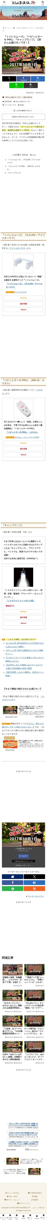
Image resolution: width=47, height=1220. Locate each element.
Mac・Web (12, 1196)
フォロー (24, 856)
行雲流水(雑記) (36, 1193)
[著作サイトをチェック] (12, 876)
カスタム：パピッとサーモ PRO (27, 437)
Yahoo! (23, 310)
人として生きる (13, 1193)
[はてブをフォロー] (34, 882)
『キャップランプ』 (14, 173)
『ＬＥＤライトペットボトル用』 (20, 601)
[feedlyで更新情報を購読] (12, 888)
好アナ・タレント (13, 1200)
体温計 (22, 105)
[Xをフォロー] (34, 876)
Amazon (23, 298)
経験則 (35, 1200)
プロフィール (24, 1203)
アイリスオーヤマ (10, 105)
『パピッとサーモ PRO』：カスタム (22, 432)
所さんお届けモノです (23, 101)
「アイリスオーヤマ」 (17, 248)
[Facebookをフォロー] (12, 882)
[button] (31, 85)
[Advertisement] (23, 203)
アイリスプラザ (21, 292)
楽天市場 (23, 304)
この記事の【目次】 (20, 155)
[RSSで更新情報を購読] (34, 888)
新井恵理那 (8, 101)
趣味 (36, 1196)
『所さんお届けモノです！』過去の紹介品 (18, 97)
